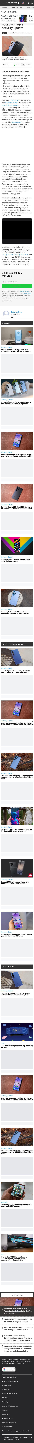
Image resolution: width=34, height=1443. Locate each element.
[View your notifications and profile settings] (18, 3)
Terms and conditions (9, 1377)
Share (6, 65)
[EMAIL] (12, 316)
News (4, 33)
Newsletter (28, 65)
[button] (32, 3)
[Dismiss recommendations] (31, 12)
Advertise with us (7, 1418)
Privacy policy (6, 1385)
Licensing (5, 1402)
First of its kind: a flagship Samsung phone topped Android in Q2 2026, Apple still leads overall (18, 1338)
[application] (17, 229)
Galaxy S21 (15, 100)
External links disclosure (10, 1406)
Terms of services (24, 291)
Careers (4, 1398)
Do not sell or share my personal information (16, 1431)
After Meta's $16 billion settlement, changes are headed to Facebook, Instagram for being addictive (18, 1348)
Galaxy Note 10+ (21, 254)
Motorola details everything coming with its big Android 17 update (18, 1328)
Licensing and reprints (9, 1422)
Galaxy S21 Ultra (11, 102)
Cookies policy (6, 1389)
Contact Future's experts (10, 1381)
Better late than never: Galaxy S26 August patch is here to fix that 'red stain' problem (18, 1311)
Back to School (17, 7)
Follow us (18, 65)
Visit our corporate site (16, 1363)
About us (5, 1410)
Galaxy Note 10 (8, 254)
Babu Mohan (14, 33)
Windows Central (7, 1427)
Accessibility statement (9, 1393)
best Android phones (10, 105)
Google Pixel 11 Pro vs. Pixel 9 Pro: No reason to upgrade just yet (18, 1320)
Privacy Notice (27, 293)
